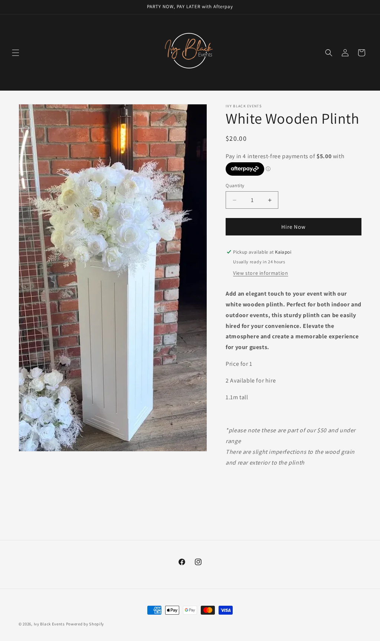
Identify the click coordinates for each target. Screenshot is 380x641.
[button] (15, 53)
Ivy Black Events (49, 624)
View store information (260, 273)
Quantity (235, 185)
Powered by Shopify (85, 624)
